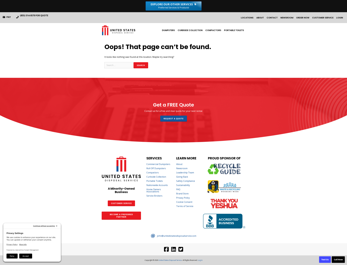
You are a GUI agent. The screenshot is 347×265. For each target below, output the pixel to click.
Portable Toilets (234, 30)
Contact (272, 17)
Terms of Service (184, 206)
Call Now (338, 259)
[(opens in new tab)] (224, 173)
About (260, 17)
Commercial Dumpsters (158, 164)
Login (339, 17)
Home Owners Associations (153, 190)
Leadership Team (185, 172)
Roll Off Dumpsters (156, 168)
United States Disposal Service (170, 260)
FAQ (178, 189)
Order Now (302, 17)
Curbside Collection (190, 30)
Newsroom (286, 17)
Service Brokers (154, 196)
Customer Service (322, 17)
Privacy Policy (183, 198)
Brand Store (182, 193)
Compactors (213, 30)
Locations (247, 17)
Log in (200, 260)
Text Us (325, 259)
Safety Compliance (185, 181)
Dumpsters (168, 30)
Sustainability (183, 185)
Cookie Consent (184, 202)
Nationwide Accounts (157, 185)
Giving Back (182, 177)
